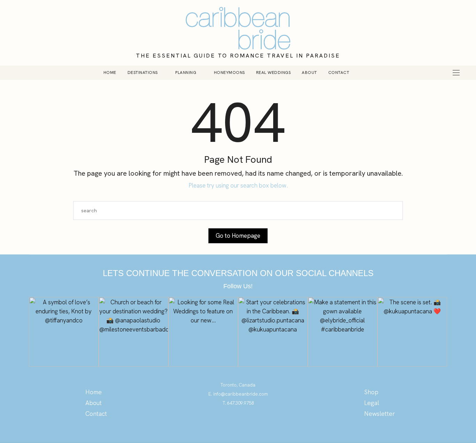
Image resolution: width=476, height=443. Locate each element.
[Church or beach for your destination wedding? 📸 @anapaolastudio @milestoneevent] (133, 332)
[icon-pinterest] (224, 424)
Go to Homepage (238, 235)
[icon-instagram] (238, 424)
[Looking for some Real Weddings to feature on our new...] (203, 332)
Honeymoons (229, 72)
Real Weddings (273, 72)
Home (109, 72)
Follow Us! (238, 286)
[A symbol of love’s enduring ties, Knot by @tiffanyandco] (64, 332)
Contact (339, 72)
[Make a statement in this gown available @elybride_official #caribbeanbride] (342, 332)
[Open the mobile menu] (456, 73)
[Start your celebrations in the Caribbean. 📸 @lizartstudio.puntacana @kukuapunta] (273, 332)
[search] (366, 72)
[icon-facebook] (252, 424)
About (309, 72)
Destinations (143, 72)
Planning (185, 72)
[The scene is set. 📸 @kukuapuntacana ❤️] (412, 332)
